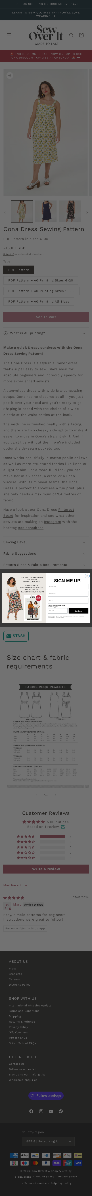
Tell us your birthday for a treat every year (56, 606)
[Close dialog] (87, 576)
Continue (78, 611)
